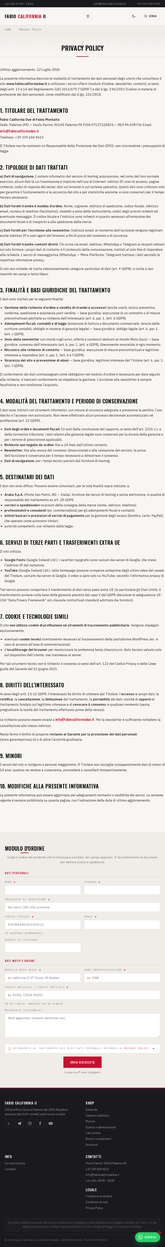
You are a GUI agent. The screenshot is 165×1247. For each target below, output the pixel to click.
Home (8, 29)
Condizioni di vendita (99, 1196)
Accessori (92, 1145)
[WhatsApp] (9, 1123)
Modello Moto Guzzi (23, 969)
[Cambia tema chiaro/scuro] (133, 16)
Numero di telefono (21, 939)
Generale (92, 1110)
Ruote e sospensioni (98, 1139)
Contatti (10, 1169)
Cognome (92, 882)
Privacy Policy (94, 1208)
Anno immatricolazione (105, 969)
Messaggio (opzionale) (24, 1010)
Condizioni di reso (97, 1202)
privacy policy (136, 1048)
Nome (10, 882)
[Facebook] (40, 1123)
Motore (90, 1121)
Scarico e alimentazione (101, 1127)
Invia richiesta (82, 1062)
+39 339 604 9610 (148, 3)
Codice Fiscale (19, 916)
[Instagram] (30, 1123)
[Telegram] (19, 1123)
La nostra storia (15, 1163)
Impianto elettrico (97, 1115)
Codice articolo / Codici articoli (36, 987)
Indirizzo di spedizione (27, 899)
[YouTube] (51, 1123)
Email (90, 916)
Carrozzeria (93, 1133)
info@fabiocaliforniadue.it (110, 3)
